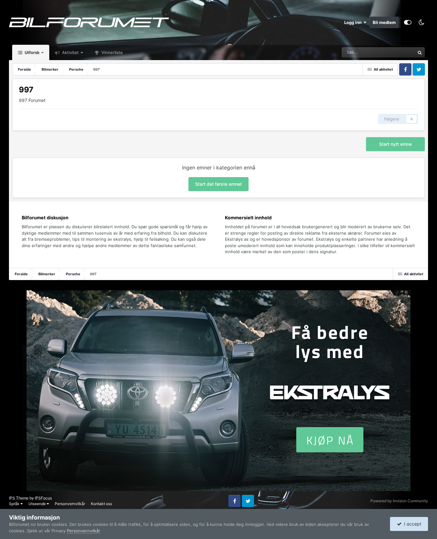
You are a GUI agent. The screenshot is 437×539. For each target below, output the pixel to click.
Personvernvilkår (70, 503)
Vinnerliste (111, 52)
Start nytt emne (395, 144)
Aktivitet (70, 52)
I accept (411, 524)
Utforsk (32, 52)
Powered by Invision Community (399, 500)
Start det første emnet (218, 184)
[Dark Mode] (421, 22)
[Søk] (420, 52)
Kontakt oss (101, 503)
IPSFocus (43, 498)
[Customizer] (408, 22)
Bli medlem (384, 22)
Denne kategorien (390, 52)
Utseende (37, 503)
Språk (14, 503)
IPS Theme (18, 498)
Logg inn (353, 22)
